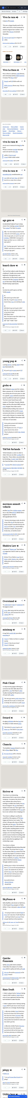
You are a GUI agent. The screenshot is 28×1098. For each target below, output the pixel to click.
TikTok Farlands (6, 468)
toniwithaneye (12, 706)
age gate (5, 254)
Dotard (4, 733)
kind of (14, 513)
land (13, 178)
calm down (20, 729)
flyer (12, 905)
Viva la (6, 38)
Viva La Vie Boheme (12, 129)
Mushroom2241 (15, 978)
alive (16, 152)
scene (11, 396)
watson (8, 1082)
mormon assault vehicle (8, 534)
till (12, 81)
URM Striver (10, 887)
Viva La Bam (14, 127)
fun (15, 851)
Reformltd (11, 566)
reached (7, 465)
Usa (5, 178)
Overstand (5, 618)
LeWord (9, 648)
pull (9, 1077)
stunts (18, 1077)
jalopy (4, 1082)
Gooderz (11, 160)
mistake (5, 554)
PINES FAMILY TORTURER (16, 468)
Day (14, 527)
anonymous (9, 733)
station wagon (17, 510)
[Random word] (18, 8)
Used (12, 38)
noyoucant (11, 183)
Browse (14, 11)
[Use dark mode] (25, 7)
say (21, 174)
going (13, 727)
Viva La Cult (6, 135)
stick (23, 302)
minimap (4, 648)
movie (5, 975)
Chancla (4, 757)
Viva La (19, 131)
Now (16, 178)
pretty (17, 698)
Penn (10, 872)
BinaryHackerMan (13, 324)
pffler (10, 1035)
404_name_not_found (13, 922)
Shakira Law (5, 566)
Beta (21, 818)
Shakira (14, 559)
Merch (23, 46)
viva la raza (6, 127)
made (18, 74)
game (17, 234)
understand (7, 605)
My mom (6, 754)
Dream (20, 860)
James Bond (13, 1077)
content (16, 226)
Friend (6, 639)
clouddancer (12, 43)
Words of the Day (6, 11)
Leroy (5, 610)
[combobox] (13, 7)
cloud (23, 703)
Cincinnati (18, 1015)
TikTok (14, 465)
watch (19, 228)
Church (6, 527)
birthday (6, 238)
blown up (6, 729)
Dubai (5, 559)
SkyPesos (5, 922)
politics (17, 858)
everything (6, 635)
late (4, 367)
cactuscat (9, 437)
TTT (9, 868)
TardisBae (10, 757)
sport (5, 1006)
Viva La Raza (5, 91)
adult (18, 365)
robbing (6, 615)
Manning (21, 1026)
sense (19, 724)
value (18, 907)
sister (9, 613)
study (21, 849)
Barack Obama (9, 882)
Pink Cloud (5, 706)
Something (6, 174)
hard (24, 907)
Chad (16, 1011)
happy (20, 698)
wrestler (15, 150)
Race (12, 78)
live (7, 21)
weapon (13, 748)
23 (21, 370)
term (8, 510)
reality (12, 695)
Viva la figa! (12, 131)
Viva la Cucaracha (17, 133)
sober (20, 691)
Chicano (11, 32)
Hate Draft (5, 1035)
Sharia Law (13, 549)
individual (10, 721)
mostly (11, 633)
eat (4, 282)
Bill (5, 246)
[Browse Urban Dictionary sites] (3, 7)
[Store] (21, 7)
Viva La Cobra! (7, 133)
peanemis (17, 972)
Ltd (4, 551)
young (14, 370)
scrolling (19, 455)
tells (14, 633)
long (19, 721)
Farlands (18, 465)
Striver (4, 887)
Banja (9, 254)
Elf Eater (11, 618)
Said (17, 459)
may (23, 803)
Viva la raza (5, 43)
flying (7, 750)
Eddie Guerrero (20, 76)
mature (8, 228)
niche (7, 965)
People (6, 81)
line (12, 522)
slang (12, 389)
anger (18, 995)
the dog (11, 374)
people (12, 21)
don (19, 917)
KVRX (16, 534)
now (19, 432)
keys (12, 302)
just (11, 370)
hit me (11, 754)
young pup (5, 374)
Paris (5, 915)
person (9, 365)
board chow (5, 324)
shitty (5, 1074)
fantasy (19, 993)
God (20, 428)
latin (10, 174)
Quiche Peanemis (6, 978)
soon (4, 407)
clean (16, 300)
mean (21, 411)
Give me (6, 972)
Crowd (6, 157)
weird (13, 459)
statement (20, 605)
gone (14, 824)
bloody (23, 432)
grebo (4, 437)
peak (23, 969)
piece (4, 969)
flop (17, 750)
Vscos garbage (13, 91)
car (8, 1074)
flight (21, 913)
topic (13, 605)
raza (9, 38)
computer (15, 279)
